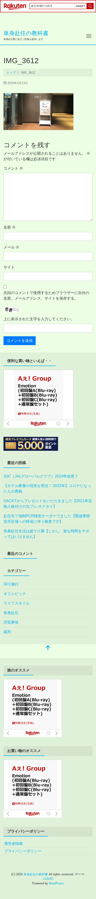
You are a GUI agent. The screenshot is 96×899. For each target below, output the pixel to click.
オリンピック (14, 594)
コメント (13, 168)
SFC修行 (11, 584)
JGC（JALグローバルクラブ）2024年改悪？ (40, 476)
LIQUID (48, 878)
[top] (48, 648)
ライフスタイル (16, 603)
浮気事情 (10, 622)
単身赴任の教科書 (25, 33)
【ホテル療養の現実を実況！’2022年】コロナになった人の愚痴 (47, 488)
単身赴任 (10, 613)
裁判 (7, 632)
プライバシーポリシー (22, 851)
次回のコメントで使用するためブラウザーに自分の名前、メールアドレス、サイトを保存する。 (46, 295)
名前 (9, 227)
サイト (9, 267)
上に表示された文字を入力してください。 (38, 319)
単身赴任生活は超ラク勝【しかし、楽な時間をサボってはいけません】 (46, 534)
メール (11, 247)
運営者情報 (13, 844)
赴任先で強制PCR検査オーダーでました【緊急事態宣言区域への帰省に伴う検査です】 (46, 518)
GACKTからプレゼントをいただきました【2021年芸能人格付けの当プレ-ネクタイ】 (47, 503)
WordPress (56, 883)
